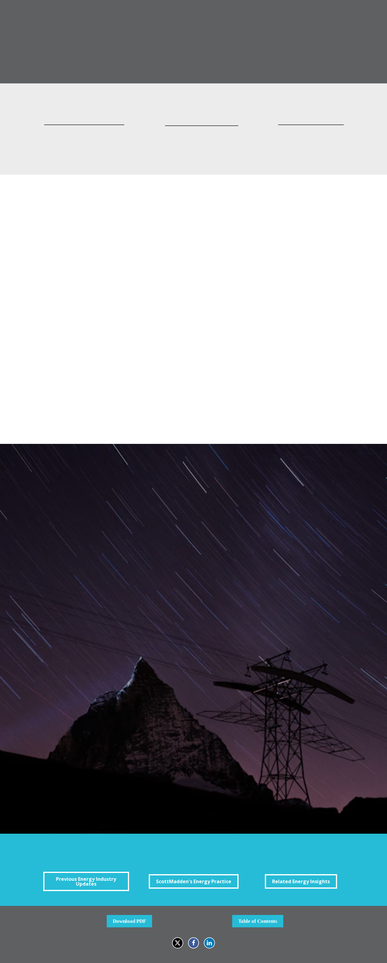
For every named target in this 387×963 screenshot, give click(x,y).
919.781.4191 (84, 142)
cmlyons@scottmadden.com (201, 134)
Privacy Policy (278, 786)
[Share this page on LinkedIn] (209, 942)
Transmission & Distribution (123, 734)
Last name (97, 547)
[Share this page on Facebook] (193, 942)
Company (96, 633)
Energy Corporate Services (122, 764)
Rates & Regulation (114, 749)
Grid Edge (104, 741)
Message (95, 661)
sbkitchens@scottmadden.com (84, 133)
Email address (101, 576)
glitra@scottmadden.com (311, 133)
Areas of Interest (105, 718)
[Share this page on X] (177, 942)
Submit (99, 799)
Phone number (102, 604)
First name (98, 519)
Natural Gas (106, 757)
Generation (105, 726)
